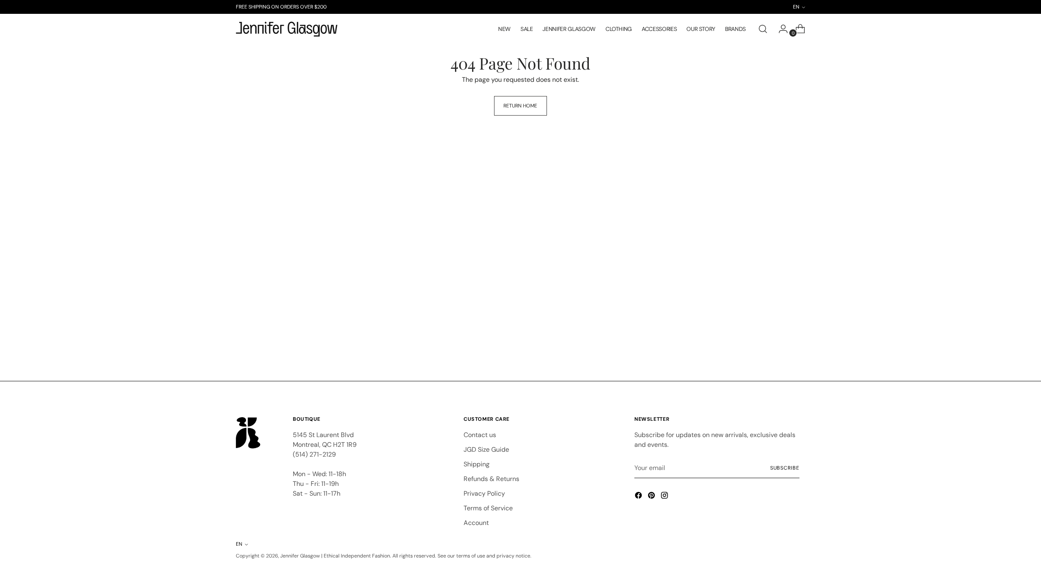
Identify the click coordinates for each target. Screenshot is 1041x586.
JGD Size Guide (486, 449)
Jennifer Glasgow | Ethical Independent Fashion (335, 556)
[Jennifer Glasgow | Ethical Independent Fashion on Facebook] (639, 496)
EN (239, 544)
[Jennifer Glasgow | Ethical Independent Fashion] (287, 29)
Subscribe (784, 468)
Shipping (477, 464)
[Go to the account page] (780, 29)
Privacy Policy (484, 493)
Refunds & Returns (491, 478)
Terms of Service (488, 508)
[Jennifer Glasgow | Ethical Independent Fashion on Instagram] (665, 496)
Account (476, 522)
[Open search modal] (763, 29)
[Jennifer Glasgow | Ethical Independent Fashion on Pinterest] (652, 496)
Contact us (480, 435)
